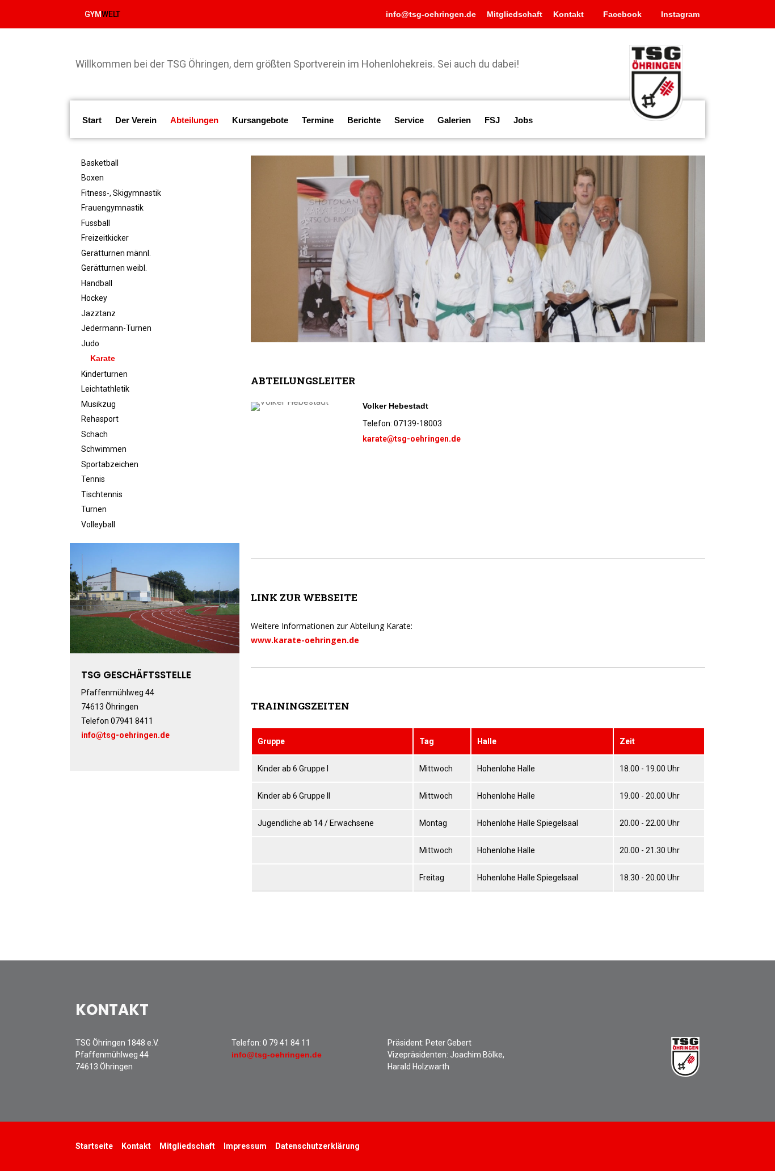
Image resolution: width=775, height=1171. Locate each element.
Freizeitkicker (105, 237)
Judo (90, 343)
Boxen (92, 177)
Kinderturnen (104, 374)
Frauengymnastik (112, 207)
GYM (102, 14)
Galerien (454, 120)
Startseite (94, 1146)
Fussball (95, 223)
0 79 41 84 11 (286, 1042)
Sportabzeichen (109, 464)
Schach (94, 434)
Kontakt (568, 14)
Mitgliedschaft (514, 14)
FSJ (492, 120)
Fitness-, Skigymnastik (121, 193)
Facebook (621, 14)
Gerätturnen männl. (116, 253)
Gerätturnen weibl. (114, 267)
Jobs (523, 120)
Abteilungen (194, 120)
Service (409, 120)
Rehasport (100, 418)
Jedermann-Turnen (116, 328)
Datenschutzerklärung (317, 1146)
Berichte (364, 120)
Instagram (679, 14)
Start (92, 120)
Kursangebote (260, 120)
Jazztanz (98, 313)
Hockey (94, 298)
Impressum (245, 1146)
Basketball (100, 162)
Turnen (94, 509)
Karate (102, 358)
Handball (96, 283)
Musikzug (98, 404)
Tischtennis (102, 494)
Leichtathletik (105, 388)
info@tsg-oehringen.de (431, 14)
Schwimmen (104, 449)
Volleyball (98, 524)
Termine (318, 120)
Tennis (93, 479)
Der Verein (136, 120)
